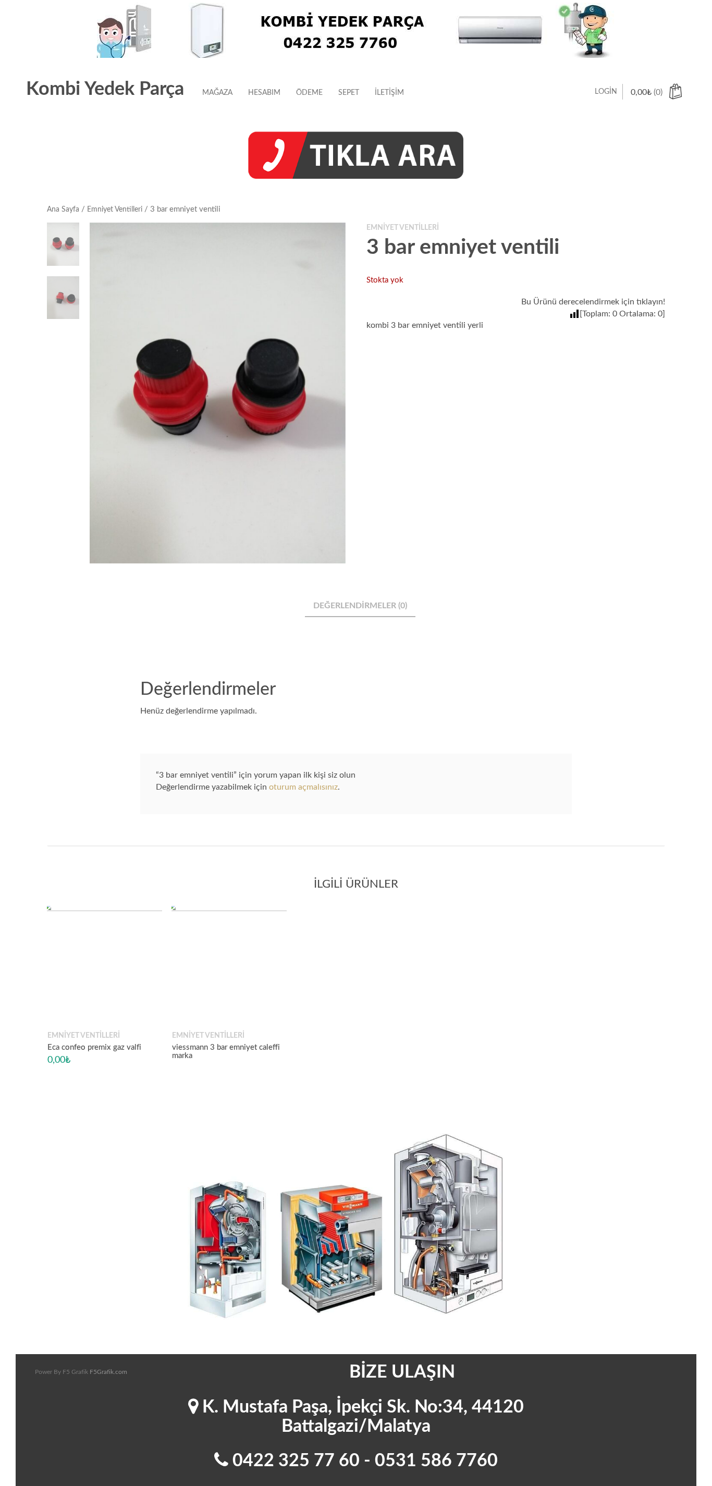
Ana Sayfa (63, 209)
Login (606, 91)
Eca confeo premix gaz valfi (94, 1047)
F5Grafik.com (108, 1372)
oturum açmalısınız (303, 787)
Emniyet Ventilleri (114, 209)
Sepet (348, 92)
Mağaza (217, 92)
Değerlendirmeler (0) (360, 605)
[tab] (360, 606)
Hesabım (264, 92)
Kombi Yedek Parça (105, 89)
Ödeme (309, 92)
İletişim (389, 92)
